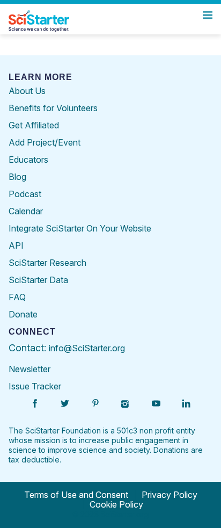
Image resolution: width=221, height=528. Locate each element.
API (16, 245)
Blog (17, 176)
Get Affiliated (34, 125)
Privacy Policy (169, 494)
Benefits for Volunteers (53, 108)
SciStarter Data (38, 280)
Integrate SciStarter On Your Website (80, 228)
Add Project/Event (44, 142)
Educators (28, 159)
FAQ (17, 297)
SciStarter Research (47, 262)
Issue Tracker (35, 386)
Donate (23, 314)
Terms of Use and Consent (76, 494)
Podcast (25, 194)
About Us (27, 90)
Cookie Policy (116, 504)
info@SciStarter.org (87, 348)
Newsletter (29, 369)
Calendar (26, 211)
